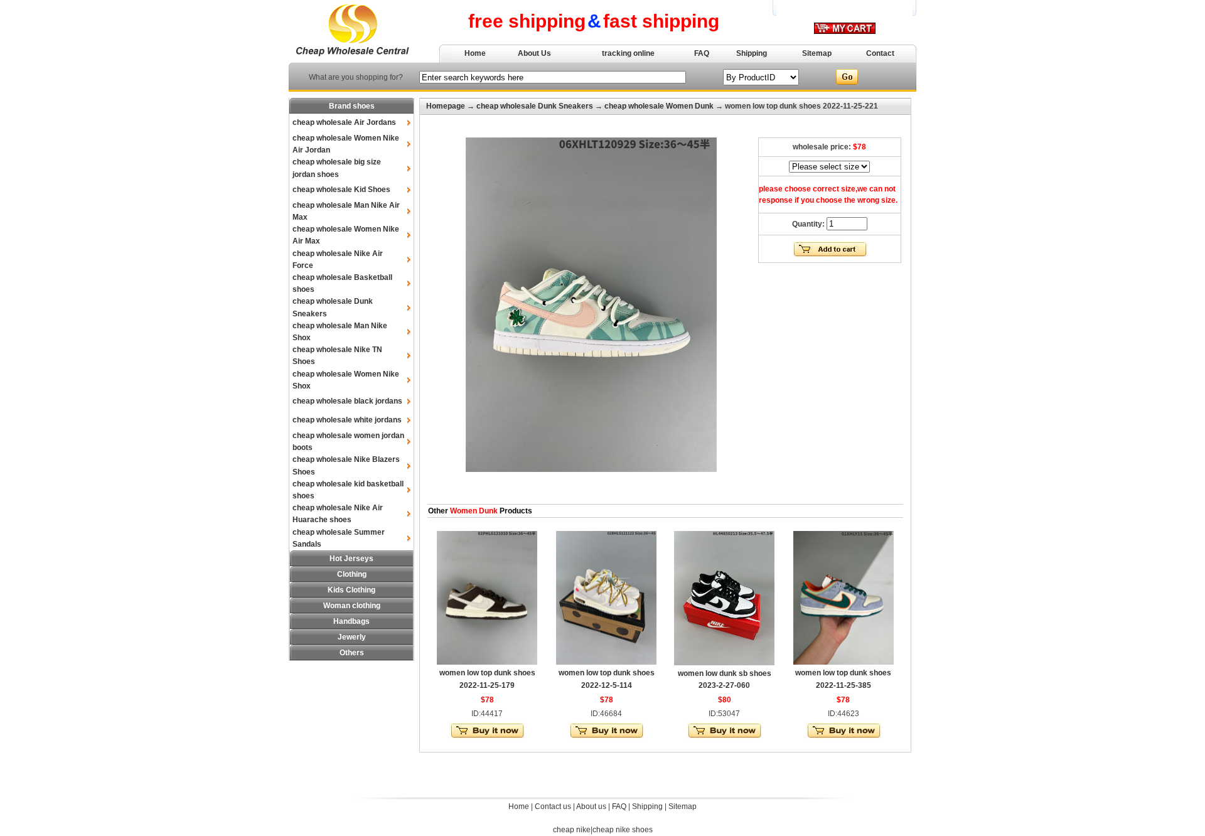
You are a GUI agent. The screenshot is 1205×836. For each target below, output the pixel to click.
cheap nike (572, 829)
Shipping (751, 53)
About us (591, 806)
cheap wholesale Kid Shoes (341, 189)
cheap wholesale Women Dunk (659, 106)
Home (475, 53)
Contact (880, 53)
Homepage (445, 106)
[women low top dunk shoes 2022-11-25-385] (843, 662)
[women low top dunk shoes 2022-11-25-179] (487, 662)
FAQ (701, 53)
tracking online (628, 53)
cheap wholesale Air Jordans (344, 122)
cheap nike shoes (622, 829)
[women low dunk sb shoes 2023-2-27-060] (724, 662)
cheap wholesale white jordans (347, 419)
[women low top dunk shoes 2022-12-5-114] (606, 662)
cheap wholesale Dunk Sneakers (534, 106)
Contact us (553, 806)
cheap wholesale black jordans (347, 401)
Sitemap (817, 53)
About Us (534, 53)
